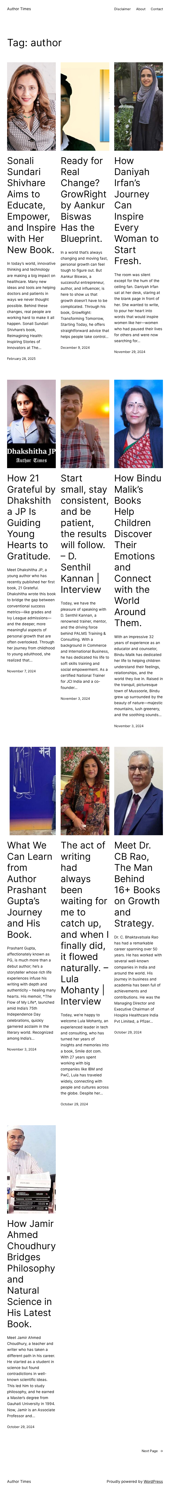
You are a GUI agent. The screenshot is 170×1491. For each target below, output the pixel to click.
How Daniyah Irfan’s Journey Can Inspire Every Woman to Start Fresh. (136, 211)
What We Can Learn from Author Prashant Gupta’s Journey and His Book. (29, 890)
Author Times (19, 9)
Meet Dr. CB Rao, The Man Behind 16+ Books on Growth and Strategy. (137, 884)
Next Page (152, 1451)
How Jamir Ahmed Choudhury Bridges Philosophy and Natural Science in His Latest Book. (31, 1273)
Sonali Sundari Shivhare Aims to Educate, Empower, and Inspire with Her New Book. (31, 205)
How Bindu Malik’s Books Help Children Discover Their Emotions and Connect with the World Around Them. (137, 550)
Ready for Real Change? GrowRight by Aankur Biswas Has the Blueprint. (83, 199)
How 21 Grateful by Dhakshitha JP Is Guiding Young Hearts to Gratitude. (31, 517)
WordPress (153, 1481)
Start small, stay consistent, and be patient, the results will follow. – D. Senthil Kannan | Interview (85, 534)
